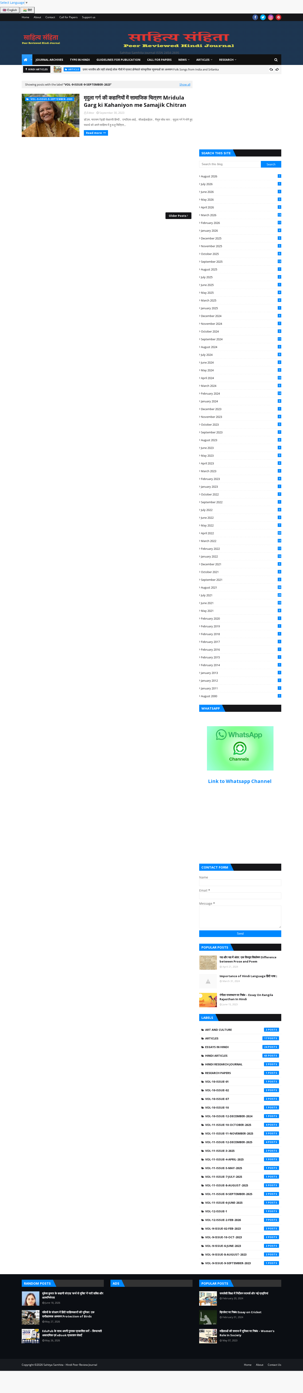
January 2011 (240, 688)
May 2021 (240, 611)
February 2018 (240, 634)
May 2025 (240, 293)
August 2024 (240, 347)
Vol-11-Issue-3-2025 (236, 1151)
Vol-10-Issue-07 (236, 1099)
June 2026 (240, 192)
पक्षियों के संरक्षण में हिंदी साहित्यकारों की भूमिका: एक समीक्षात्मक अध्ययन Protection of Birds (68, 1314)
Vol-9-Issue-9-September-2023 (236, 1263)
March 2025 (240, 300)
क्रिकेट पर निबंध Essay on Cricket (241, 1312)
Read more (94, 133)
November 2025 (240, 246)
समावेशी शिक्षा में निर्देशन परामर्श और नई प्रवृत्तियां (244, 1293)
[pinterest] (278, 17)
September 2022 (240, 502)
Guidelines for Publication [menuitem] (118, 60)
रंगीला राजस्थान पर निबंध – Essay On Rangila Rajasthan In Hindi (246, 997)
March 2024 (240, 386)
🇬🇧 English (10, 10)
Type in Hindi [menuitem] (80, 60)
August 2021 (241, 587)
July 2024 (240, 355)
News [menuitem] (182, 60)
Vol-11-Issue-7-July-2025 (236, 1177)
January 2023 (240, 487)
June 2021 (241, 603)
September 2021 (240, 580)
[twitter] (263, 17)
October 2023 (240, 425)
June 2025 (240, 285)
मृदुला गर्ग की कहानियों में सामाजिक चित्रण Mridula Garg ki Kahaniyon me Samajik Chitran (135, 101)
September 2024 (241, 339)
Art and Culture (236, 1030)
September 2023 (240, 432)
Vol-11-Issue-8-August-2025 (236, 1185)
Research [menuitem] (226, 60)
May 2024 (240, 370)
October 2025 (240, 254)
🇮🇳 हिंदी (27, 10)
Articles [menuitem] (203, 60)
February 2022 (241, 549)
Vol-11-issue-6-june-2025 (236, 1203)
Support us (88, 17)
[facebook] (255, 17)
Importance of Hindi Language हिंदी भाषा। (248, 976)
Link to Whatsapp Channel (240, 781)
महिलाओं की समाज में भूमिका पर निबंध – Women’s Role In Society (247, 1333)
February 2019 (240, 626)
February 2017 (240, 642)
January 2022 (241, 556)
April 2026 (240, 207)
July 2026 (240, 184)
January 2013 (240, 673)
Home (25, 17)
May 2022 (240, 525)
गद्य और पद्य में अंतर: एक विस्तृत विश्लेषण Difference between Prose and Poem (248, 959)
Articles (236, 1038)
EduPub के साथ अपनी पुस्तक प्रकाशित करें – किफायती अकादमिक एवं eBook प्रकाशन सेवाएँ (72, 1333)
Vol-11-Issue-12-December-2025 (236, 1142)
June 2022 (240, 518)
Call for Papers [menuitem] (159, 60)
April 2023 (240, 463)
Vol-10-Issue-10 (236, 1107)
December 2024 (240, 316)
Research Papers (236, 1073)
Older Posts (177, 216)
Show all (184, 84)
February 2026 (241, 223)
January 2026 (240, 231)
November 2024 (240, 324)
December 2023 (240, 409)
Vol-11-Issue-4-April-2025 (236, 1159)
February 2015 (240, 657)
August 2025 (240, 269)
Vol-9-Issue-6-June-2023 (236, 1246)
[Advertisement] (107, 175)
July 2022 (240, 510)
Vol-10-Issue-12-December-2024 (236, 1116)
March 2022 (241, 541)
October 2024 (240, 331)
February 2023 (240, 479)
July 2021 (241, 595)
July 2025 (240, 277)
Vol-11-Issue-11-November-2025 (236, 1133)
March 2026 (241, 215)
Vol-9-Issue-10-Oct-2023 (236, 1237)
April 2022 (241, 533)
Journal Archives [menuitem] (49, 60)
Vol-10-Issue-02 (236, 1090)
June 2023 (240, 448)
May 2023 (240, 456)
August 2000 (240, 696)
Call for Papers (68, 17)
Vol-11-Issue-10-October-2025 (236, 1125)
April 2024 (241, 378)
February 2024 (241, 393)
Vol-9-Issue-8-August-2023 (236, 1254)
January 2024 (240, 401)
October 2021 (240, 572)
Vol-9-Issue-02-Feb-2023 (236, 1229)
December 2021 (240, 564)
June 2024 (240, 362)
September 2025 (241, 262)
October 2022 (240, 494)
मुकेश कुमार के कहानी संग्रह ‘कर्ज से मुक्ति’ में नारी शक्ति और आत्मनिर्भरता (145, 71)
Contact (50, 17)
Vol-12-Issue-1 (236, 1211)
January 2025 (240, 308)
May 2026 (240, 200)
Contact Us (274, 1365)
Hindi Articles (236, 1056)
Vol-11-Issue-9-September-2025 (236, 1194)
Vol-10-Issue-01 (236, 1082)
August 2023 (240, 440)
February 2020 (240, 618)
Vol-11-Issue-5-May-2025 (236, 1168)
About (37, 17)
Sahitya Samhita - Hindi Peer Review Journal (70, 1365)
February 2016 (240, 650)
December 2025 (240, 238)
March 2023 (240, 471)
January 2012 (240, 681)
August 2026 (240, 176)
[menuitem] (27, 59)
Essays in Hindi (236, 1047)
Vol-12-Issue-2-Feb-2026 (236, 1220)
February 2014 (240, 665)
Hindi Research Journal (236, 1064)
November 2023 (240, 417)
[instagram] (270, 17)
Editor (90, 113)
